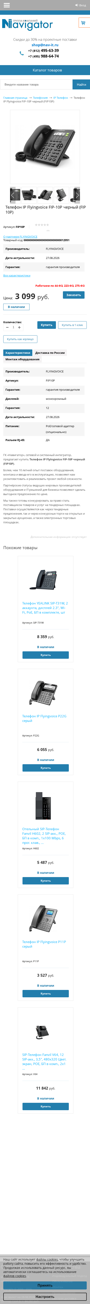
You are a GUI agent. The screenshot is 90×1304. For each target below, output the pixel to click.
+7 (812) (43, 51)
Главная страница (15, 98)
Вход (82, 5)
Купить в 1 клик (72, 325)
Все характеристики (16, 275)
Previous (13, 195)
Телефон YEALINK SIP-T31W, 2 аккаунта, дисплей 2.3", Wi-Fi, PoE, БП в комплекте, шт (45, 607)
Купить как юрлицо (20, 339)
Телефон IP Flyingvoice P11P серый (44, 944)
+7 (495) (43, 56)
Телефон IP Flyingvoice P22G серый (44, 718)
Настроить (45, 1297)
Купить (46, 325)
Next (77, 195)
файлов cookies (14, 1276)
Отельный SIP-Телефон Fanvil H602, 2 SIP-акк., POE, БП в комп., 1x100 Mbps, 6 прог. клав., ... (44, 836)
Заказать (73, 295)
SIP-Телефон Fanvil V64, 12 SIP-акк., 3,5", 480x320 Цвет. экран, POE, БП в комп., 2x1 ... (44, 1061)
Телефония (40, 98)
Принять (45, 1285)
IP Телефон (60, 98)
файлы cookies (47, 1259)
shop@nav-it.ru (45, 45)
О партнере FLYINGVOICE (20, 237)
